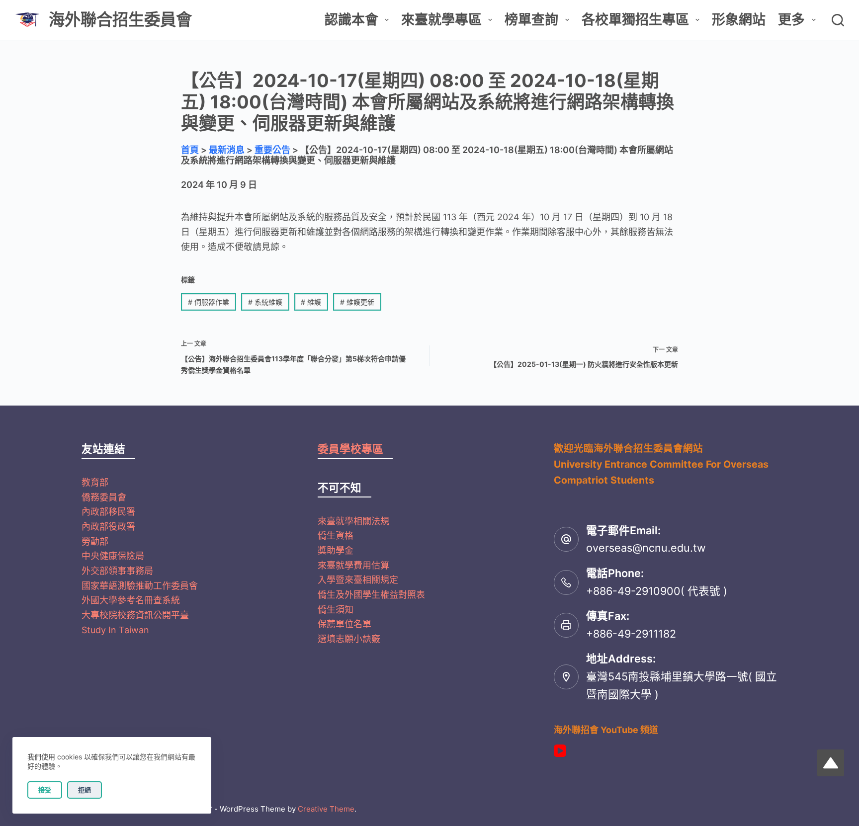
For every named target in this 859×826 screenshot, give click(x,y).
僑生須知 (335, 609)
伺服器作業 (208, 302)
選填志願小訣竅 (349, 639)
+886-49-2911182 (631, 633)
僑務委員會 (104, 497)
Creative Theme (326, 809)
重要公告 (272, 150)
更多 (791, 19)
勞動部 (95, 541)
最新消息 (227, 150)
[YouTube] (560, 750)
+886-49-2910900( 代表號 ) (656, 590)
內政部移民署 (108, 511)
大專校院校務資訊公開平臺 (135, 615)
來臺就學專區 (441, 19)
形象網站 (739, 19)
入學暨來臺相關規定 (358, 580)
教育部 (95, 482)
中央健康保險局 (113, 556)
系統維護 (265, 302)
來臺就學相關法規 (353, 521)
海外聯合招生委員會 (120, 19)
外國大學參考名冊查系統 (131, 600)
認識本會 (351, 19)
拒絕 (84, 790)
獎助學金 (335, 550)
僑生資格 (335, 535)
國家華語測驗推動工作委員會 (140, 585)
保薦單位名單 (344, 624)
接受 (44, 790)
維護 (311, 302)
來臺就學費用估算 (353, 565)
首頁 (190, 150)
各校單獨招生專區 (635, 19)
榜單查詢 (531, 19)
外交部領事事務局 (117, 571)
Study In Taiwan (115, 630)
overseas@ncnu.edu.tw (646, 547)
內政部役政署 (108, 526)
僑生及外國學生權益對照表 (371, 594)
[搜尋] (838, 20)
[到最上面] (830, 762)
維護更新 (357, 302)
